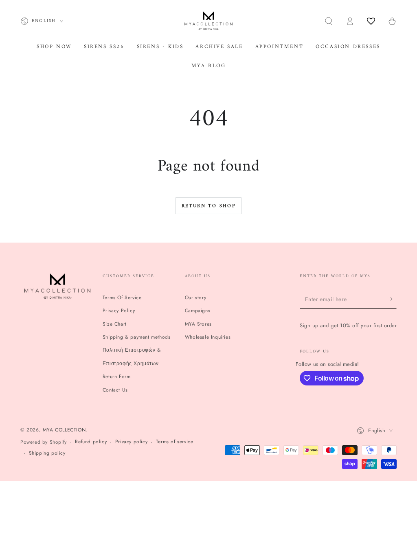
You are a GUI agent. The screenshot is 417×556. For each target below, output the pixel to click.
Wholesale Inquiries (207, 337)
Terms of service (174, 441)
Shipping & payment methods (137, 337)
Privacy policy (131, 441)
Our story (195, 297)
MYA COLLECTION (64, 429)
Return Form (117, 376)
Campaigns (197, 310)
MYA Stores (198, 324)
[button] (328, 21)
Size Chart (115, 324)
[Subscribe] (392, 299)
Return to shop (209, 206)
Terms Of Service (122, 297)
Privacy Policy (119, 310)
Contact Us (115, 390)
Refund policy (91, 441)
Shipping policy (47, 453)
